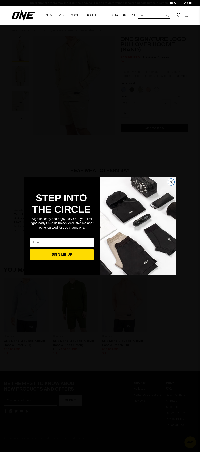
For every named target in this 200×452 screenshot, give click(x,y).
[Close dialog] (171, 182)
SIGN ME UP (62, 254)
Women (75, 15)
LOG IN (187, 3)
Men (61, 15)
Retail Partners (123, 15)
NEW (49, 15)
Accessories (96, 15)
